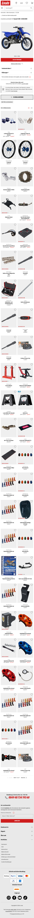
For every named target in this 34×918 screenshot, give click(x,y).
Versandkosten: (8, 911)
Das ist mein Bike (17, 59)
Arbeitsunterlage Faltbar (8, 467)
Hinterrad (25, 162)
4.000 (25, 330)
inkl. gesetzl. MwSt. (12, 909)
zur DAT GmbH (25, 83)
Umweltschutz (4, 859)
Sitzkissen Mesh (8, 217)
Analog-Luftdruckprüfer (25, 688)
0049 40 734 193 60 (19, 797)
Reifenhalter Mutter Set (9, 495)
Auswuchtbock (8, 385)
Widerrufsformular (5, 854)
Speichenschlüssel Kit (9, 661)
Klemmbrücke (25, 467)
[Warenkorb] (32, 3)
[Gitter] (29, 108)
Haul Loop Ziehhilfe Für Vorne (25, 578)
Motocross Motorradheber (25, 385)
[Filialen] (16, 3)
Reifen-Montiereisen (25, 302)
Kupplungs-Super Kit (25, 133)
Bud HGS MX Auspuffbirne (9, 245)
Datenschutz (4, 849)
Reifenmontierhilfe (25, 606)
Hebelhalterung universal (25, 633)
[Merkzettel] (27, 3)
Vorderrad (9, 162)
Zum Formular (14, 91)
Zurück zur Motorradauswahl (9, 15)
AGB (2, 846)
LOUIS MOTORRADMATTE (25, 440)
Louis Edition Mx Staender (9, 413)
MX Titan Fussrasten (8, 440)
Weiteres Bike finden (16, 63)
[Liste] (31, 108)
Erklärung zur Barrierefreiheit (8, 857)
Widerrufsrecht (5, 851)
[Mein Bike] (21, 3)
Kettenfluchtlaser (9, 633)
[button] (31, 8)
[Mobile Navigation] (2, 8)
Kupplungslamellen (25, 189)
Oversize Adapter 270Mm (8, 189)
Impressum (4, 844)
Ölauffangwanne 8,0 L (25, 245)
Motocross (25, 413)
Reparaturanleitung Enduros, (8, 578)
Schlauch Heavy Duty (25, 358)
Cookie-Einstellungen (6, 862)
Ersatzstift (25, 273)
